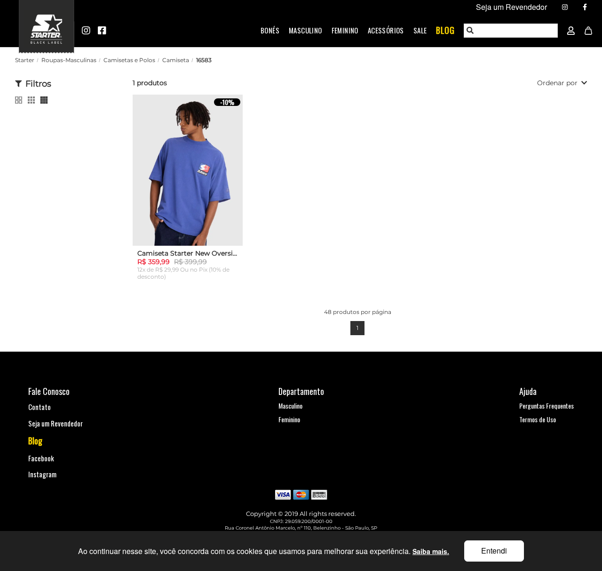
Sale (420, 30)
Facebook (41, 458)
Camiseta (175, 60)
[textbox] (511, 30)
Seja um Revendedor (55, 423)
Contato (39, 407)
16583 (204, 60)
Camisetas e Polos (129, 60)
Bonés (270, 30)
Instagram (42, 474)
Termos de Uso (537, 419)
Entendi (494, 550)
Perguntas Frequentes (546, 405)
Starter (24, 60)
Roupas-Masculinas (68, 60)
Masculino (305, 30)
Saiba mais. (430, 551)
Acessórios (386, 30)
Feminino (345, 30)
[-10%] (188, 176)
